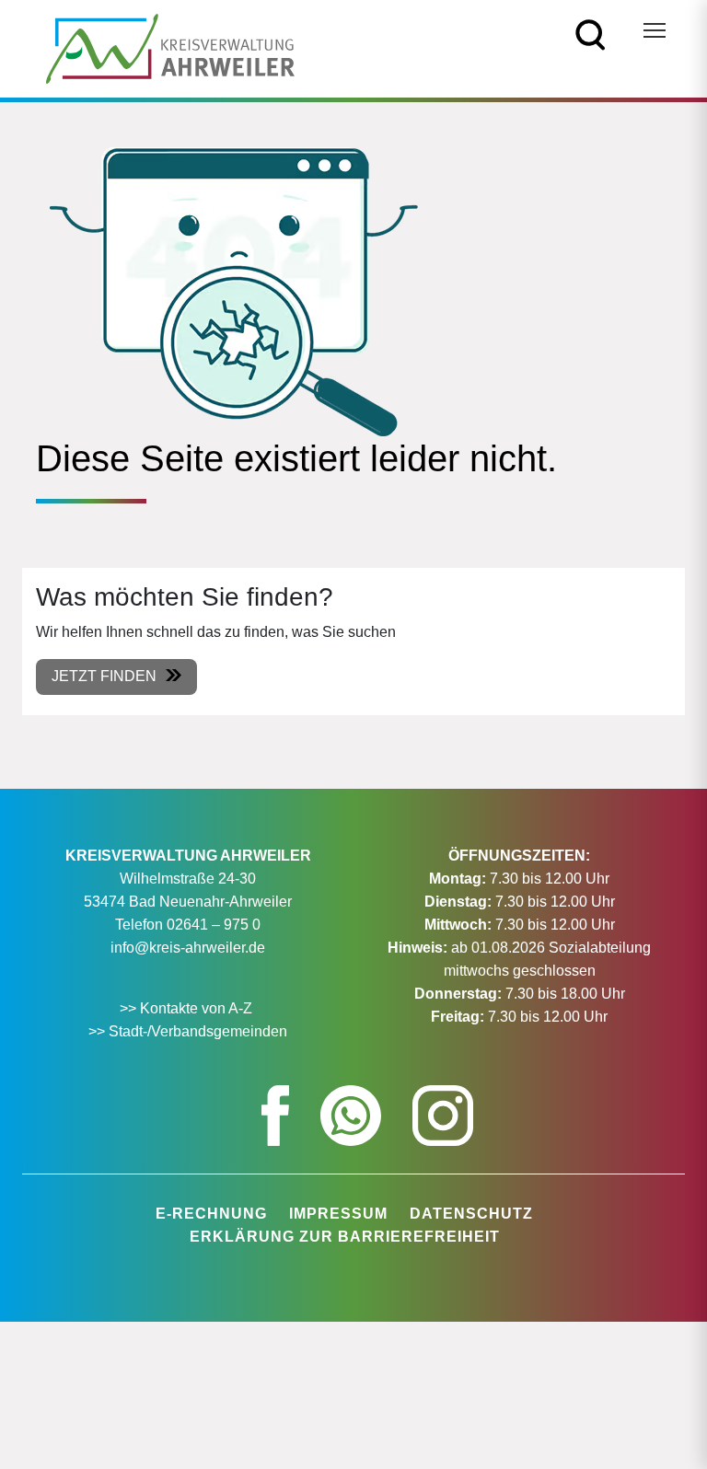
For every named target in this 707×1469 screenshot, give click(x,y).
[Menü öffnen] (654, 30)
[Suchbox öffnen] (590, 33)
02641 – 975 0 (214, 924)
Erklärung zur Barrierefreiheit (345, 1236)
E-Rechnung (211, 1213)
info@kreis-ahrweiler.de (187, 947)
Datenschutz (471, 1213)
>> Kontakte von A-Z (188, 1008)
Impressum (338, 1213)
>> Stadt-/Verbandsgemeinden (187, 1031)
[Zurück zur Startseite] (170, 47)
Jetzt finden (104, 676)
